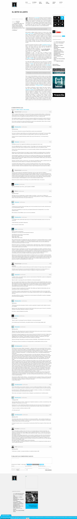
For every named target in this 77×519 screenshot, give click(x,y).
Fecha (17, 109)
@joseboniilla (17, 274)
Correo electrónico (28, 466)
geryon (16, 229)
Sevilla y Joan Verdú (29, 33)
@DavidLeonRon (18, 126)
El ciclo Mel (37, 17)
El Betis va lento (20, 12)
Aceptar (27, 518)
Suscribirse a (13, 469)
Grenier (31, 63)
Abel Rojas (17, 184)
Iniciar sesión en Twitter (41, 464)
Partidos (17, 22)
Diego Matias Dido (57, 47)
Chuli (23, 23)
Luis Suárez (48, 64)
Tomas (55, 58)
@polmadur (17, 141)
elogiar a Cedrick (30, 58)
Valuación (21, 109)
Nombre (12, 466)
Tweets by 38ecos (55, 64)
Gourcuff (13, 25)
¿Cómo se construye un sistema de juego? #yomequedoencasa (59, 52)
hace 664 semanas (24, 111)
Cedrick (20, 23)
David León (18, 21)
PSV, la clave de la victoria (60, 41)
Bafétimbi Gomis (16, 23)
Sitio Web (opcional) (41, 466)
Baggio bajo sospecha (59, 60)
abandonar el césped (29, 89)
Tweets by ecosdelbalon (56, 65)
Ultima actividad (26, 109)
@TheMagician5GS (18, 346)
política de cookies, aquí (5, 518)
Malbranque (20, 25)
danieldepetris (56, 45)
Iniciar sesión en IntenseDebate (29, 464)
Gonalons (20, 24)
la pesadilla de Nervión (46, 44)
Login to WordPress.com (35, 464)
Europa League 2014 (15, 24)
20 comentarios (14, 30)
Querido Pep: (59, 49)
